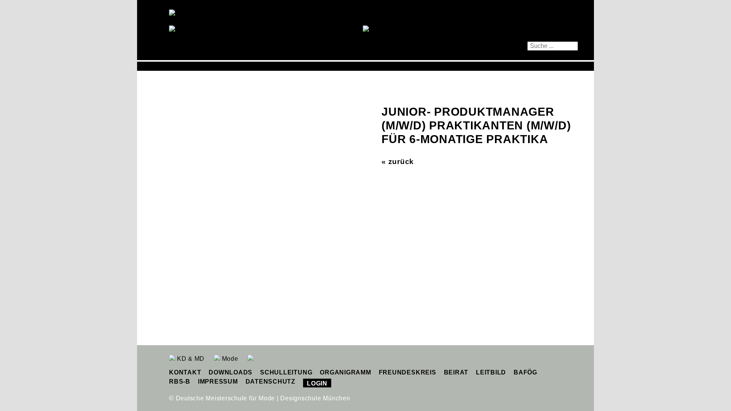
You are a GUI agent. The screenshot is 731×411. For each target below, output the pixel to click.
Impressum (218, 381)
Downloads (230, 372)
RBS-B (179, 381)
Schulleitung (286, 372)
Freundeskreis (407, 372)
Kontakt (185, 372)
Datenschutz (270, 381)
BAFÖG (525, 372)
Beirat (456, 372)
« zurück (397, 162)
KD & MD (189, 358)
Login (317, 383)
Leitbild (491, 372)
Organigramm (345, 372)
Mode (229, 358)
